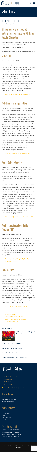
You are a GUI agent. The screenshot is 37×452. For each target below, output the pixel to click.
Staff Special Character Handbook (16, 319)
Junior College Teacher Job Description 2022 (19, 217)
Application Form (11, 314)
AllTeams (18, 447)
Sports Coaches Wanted (9, 353)
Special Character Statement (14, 317)
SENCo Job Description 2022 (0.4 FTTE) (18, 94)
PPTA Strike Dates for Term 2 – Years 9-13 (14, 357)
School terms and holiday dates (12, 348)
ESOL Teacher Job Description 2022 (16, 306)
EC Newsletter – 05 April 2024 (11, 344)
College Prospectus (11, 321)
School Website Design (28, 445)
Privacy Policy (16, 445)
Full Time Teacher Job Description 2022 (18, 153)
